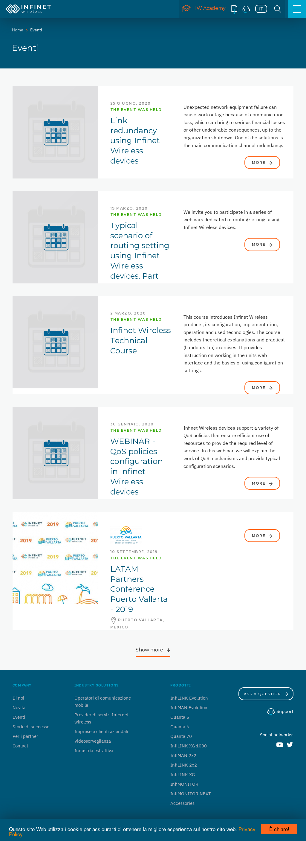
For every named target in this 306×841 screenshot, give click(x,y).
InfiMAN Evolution (188, 707)
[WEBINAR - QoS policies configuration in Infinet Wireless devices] (55, 452)
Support (284, 711)
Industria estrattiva (93, 750)
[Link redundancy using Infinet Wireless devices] (55, 132)
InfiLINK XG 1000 (188, 746)
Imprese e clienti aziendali (101, 731)
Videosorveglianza (92, 741)
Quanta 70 (181, 736)
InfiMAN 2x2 (183, 755)
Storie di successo (31, 726)
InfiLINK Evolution (189, 698)
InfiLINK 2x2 (183, 765)
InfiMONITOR (184, 784)
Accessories (182, 803)
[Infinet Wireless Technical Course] (55, 341)
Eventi (19, 717)
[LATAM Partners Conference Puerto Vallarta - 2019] (55, 557)
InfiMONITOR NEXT (190, 793)
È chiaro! (279, 829)
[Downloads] (234, 9)
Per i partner (25, 736)
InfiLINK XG (182, 774)
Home (17, 30)
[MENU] (297, 9)
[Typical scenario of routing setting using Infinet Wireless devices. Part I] (55, 236)
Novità (19, 707)
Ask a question (263, 694)
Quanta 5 (179, 717)
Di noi (18, 698)
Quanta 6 (179, 726)
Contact (20, 746)
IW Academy (210, 8)
